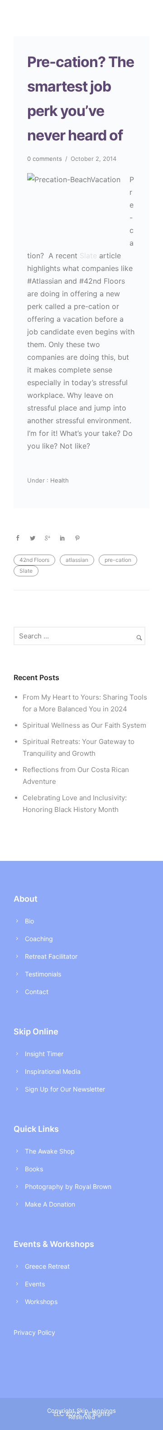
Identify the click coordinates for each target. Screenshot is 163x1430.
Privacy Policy (34, 1332)
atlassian (77, 559)
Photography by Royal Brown (68, 1186)
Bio (29, 921)
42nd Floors (34, 559)
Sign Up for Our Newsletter (65, 1089)
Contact (36, 991)
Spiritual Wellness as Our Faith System (84, 725)
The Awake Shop (50, 1151)
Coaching (39, 938)
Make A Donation (50, 1204)
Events (35, 1284)
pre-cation (118, 559)
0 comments (44, 158)
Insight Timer (44, 1054)
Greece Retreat (47, 1266)
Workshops (41, 1301)
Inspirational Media (53, 1071)
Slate (88, 255)
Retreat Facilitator (51, 956)
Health (58, 480)
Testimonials (43, 974)
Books (34, 1169)
